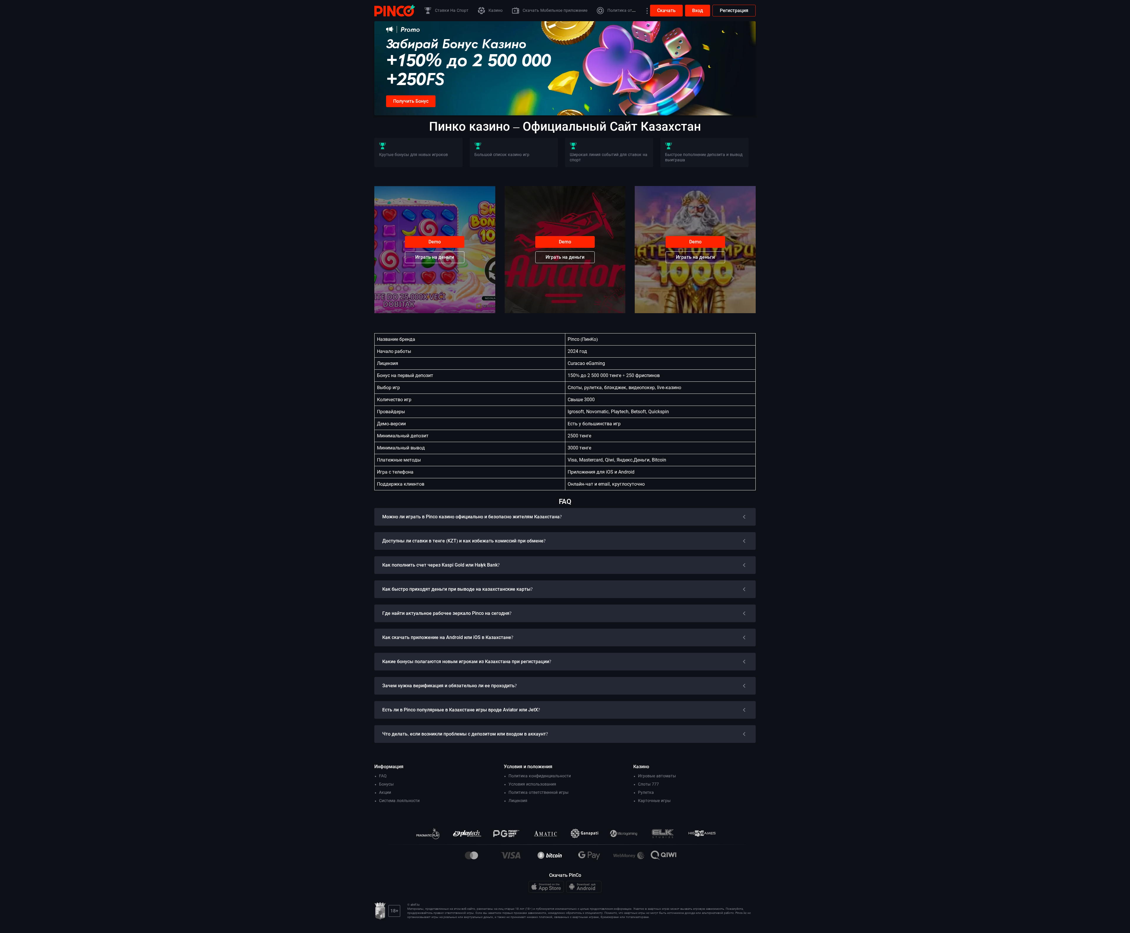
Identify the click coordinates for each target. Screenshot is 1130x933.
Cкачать (666, 10)
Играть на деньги (434, 257)
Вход (697, 10)
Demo (434, 242)
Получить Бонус (410, 101)
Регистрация (734, 10)
